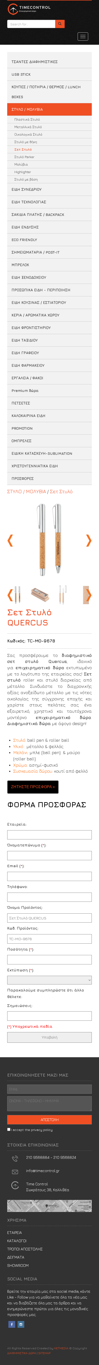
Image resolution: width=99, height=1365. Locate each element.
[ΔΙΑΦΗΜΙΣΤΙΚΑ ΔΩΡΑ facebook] (11, 1324)
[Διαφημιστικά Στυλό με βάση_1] (49, 540)
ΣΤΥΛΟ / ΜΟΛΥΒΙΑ (27, 109)
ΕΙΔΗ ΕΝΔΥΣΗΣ (25, 227)
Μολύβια (21, 164)
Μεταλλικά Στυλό (28, 127)
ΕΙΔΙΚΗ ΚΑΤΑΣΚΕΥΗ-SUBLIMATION (42, 453)
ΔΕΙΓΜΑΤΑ (15, 1257)
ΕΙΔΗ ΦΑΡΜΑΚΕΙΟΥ (28, 365)
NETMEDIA (61, 1348)
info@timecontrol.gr (43, 1170)
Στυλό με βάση (26, 179)
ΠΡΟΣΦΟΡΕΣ (23, 479)
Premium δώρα (25, 391)
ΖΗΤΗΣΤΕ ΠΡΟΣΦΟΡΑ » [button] (33, 787)
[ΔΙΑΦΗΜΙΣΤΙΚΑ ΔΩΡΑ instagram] (20, 1324)
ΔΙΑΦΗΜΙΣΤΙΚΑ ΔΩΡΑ (28, 9)
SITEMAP (44, 1353)
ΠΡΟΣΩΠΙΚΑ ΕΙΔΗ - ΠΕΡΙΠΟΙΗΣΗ (41, 290)
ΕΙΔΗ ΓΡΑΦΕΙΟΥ (25, 353)
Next (88, 541)
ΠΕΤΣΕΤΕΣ (21, 403)
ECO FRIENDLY (24, 240)
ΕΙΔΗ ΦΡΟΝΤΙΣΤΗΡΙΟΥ (31, 328)
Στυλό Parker (24, 157)
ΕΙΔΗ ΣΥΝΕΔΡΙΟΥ (27, 189)
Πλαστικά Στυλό (27, 119)
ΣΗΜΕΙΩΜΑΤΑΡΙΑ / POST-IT (36, 252)
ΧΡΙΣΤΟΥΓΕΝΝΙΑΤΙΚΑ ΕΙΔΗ (35, 466)
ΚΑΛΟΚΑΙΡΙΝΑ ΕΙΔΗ (28, 416)
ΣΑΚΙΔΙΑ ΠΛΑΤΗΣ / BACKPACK (38, 215)
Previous (10, 541)
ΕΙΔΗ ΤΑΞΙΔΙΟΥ (25, 340)
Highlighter (22, 172)
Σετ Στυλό (23, 149)
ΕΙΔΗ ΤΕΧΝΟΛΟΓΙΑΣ (29, 202)
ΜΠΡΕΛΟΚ (20, 265)
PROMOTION (22, 428)
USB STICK (21, 74)
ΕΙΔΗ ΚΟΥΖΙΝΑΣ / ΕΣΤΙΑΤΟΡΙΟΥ (39, 303)
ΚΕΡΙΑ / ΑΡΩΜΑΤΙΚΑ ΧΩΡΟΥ (35, 315)
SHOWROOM (18, 1265)
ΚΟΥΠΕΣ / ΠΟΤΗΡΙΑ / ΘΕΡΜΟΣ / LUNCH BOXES (46, 92)
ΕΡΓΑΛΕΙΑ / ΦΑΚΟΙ (27, 378)
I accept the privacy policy (32, 1130)
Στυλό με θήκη (25, 142)
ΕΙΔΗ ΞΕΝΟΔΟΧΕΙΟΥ (29, 277)
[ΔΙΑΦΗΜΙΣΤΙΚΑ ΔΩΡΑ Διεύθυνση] (15, 1184)
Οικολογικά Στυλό (28, 134)
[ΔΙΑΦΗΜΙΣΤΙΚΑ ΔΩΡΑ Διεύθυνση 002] (49, 1205)
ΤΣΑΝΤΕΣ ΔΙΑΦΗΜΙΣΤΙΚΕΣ (35, 62)
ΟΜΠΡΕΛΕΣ (21, 441)
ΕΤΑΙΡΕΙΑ (14, 1232)
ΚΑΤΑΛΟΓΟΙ (16, 1241)
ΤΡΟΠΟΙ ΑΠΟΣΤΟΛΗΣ (25, 1249)
